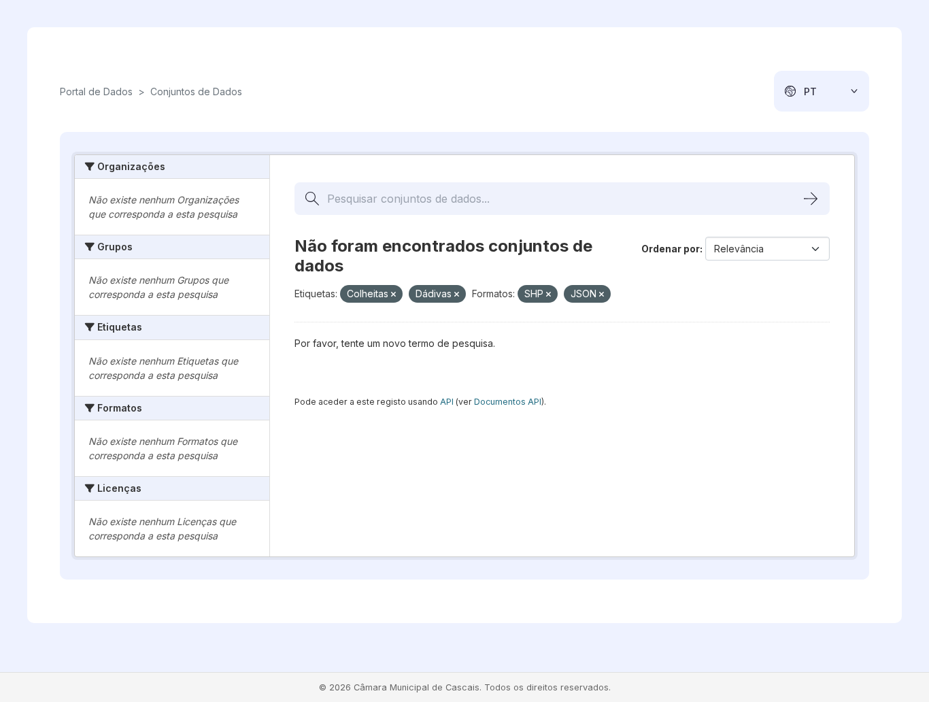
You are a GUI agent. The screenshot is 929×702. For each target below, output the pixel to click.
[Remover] (393, 294)
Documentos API (507, 402)
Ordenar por (670, 248)
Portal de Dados (96, 91)
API (447, 402)
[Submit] (810, 198)
